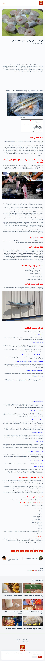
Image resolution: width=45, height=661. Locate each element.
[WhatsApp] (17, 551)
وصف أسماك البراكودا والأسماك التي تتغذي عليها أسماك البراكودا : (32, 124)
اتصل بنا (18, 641)
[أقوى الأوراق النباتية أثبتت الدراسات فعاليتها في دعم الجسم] (33, 588)
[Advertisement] (22, 54)
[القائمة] (4, 3)
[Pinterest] (31, 551)
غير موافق (34, 656)
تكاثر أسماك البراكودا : (38, 126)
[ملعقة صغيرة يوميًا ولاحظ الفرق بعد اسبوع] (12, 621)
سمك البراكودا (39, 122)
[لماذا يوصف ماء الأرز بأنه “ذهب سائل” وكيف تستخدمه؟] (12, 604)
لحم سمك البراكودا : (38, 125)
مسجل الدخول (34, 570)
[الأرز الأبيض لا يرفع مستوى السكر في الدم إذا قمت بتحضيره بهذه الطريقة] (33, 621)
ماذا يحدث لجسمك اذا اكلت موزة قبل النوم (13, 595)
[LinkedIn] (27, 551)
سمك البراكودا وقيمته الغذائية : (37, 127)
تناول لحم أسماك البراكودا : (37, 128)
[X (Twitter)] (36, 551)
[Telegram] (22, 551)
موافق (40, 656)
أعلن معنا (18, 639)
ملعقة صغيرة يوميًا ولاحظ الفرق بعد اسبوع (13, 628)
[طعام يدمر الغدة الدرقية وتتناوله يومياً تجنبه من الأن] (33, 604)
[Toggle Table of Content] (40, 121)
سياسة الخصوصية (25, 641)
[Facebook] (41, 551)
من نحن (26, 642)
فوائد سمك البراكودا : (37, 130)
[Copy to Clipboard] (13, 551)
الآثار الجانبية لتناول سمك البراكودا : (36, 131)
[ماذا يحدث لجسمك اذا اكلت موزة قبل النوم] (12, 588)
